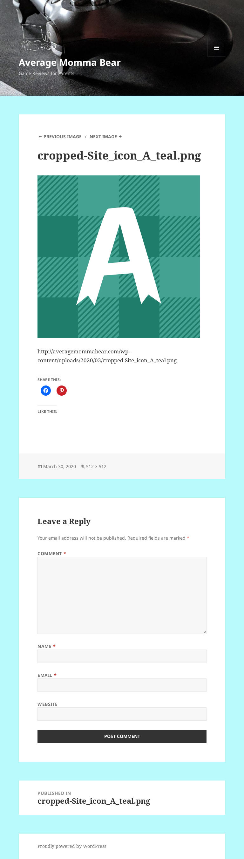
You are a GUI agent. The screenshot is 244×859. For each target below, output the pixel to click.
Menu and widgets (216, 56)
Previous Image (63, 136)
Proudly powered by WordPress (71, 846)
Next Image (103, 136)
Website (47, 704)
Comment (51, 553)
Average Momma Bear (70, 62)
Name (46, 646)
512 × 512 (96, 466)
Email (47, 675)
